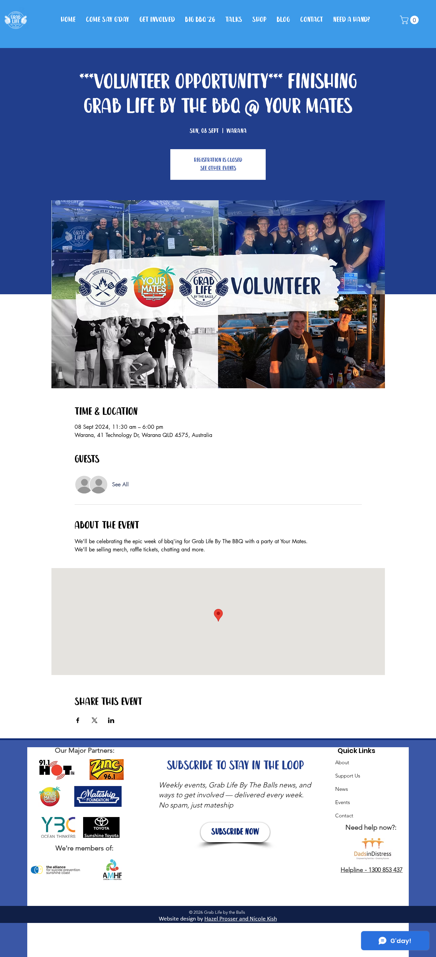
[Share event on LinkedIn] (111, 720)
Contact (344, 815)
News (341, 789)
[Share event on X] (94, 720)
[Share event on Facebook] (78, 720)
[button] (410, 20)
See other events (218, 168)
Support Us (347, 775)
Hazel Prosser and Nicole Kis (239, 919)
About (342, 762)
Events (342, 802)
